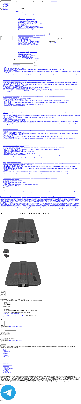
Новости (4, 352)
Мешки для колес (67, 121)
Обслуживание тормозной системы (13, 85)
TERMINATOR (6, 356)
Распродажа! (20, 12)
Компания (5, 349)
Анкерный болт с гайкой (26, 87)
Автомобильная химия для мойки (24, 16)
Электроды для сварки (23, 153)
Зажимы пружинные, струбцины (55, 208)
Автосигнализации (7, 141)
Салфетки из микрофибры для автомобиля (62, 82)
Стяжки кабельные (6, 159)
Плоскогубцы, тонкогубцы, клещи (39, 133)
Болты (4, 88)
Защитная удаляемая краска (22, 136)
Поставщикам (5, 363)
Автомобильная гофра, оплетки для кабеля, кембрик (28, 14)
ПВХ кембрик (54, 69)
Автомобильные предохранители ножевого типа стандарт (14, 108)
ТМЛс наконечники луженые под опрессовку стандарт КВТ (62, 138)
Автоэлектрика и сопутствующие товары (26, 28)
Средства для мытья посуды (38, 96)
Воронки (31, 104)
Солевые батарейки (26, 80)
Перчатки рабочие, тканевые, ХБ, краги (17, 157)
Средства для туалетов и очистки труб (11, 96)
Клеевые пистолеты (35, 205)
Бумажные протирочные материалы (15, 149)
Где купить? (5, 353)
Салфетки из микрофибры (28, 149)
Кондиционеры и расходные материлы (11, 185)
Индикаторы (13, 175)
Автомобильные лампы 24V (20, 102)
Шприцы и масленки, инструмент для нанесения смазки (16, 209)
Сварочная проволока (7, 153)
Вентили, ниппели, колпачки (46, 171)
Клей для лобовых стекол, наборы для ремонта (53, 84)
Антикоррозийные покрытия (23, 143)
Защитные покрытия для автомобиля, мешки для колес (29, 32)
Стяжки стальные (29, 168)
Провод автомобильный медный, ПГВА (32, 147)
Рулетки (19, 207)
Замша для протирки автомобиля (36, 82)
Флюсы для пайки (21, 119)
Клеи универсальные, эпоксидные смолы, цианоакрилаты (32, 84)
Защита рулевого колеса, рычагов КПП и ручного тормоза (14, 121)
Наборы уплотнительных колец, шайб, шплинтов (28, 44)
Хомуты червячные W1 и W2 (9, 168)
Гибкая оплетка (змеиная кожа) (45, 69)
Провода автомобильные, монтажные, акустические (28, 42)
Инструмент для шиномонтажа (17, 171)
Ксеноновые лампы (63, 102)
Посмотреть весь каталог (32, 58)
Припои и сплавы (6, 119)
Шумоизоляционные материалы (24, 54)
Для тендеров (5, 357)
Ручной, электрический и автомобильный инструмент (29, 37)
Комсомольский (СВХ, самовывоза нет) (11, 313)
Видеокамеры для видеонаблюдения (10, 184)
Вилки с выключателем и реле (19, 77)
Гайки (4, 89)
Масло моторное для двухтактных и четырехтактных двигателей (42, 100)
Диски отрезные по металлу (59, 115)
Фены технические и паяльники (36, 206)
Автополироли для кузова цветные (10, 143)
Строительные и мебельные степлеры (35, 209)
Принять (2, 384)
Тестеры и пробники (25, 207)
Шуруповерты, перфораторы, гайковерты (23, 133)
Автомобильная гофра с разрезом (23, 69)
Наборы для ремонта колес (57, 171)
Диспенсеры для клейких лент (48, 207)
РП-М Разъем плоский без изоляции (56, 130)
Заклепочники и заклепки (43, 208)
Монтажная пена (26, 166)
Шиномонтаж (20, 53)
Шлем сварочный (15, 153)
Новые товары (6, 366)
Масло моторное (25, 100)
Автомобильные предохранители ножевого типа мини (64, 108)
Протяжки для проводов (12, 207)
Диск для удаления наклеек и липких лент (45, 115)
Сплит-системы (6, 186)
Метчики (61, 155)
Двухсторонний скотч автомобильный (61, 123)
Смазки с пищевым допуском (9, 106)
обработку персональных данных (16, 326)
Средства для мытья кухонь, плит (51, 96)
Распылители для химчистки (23, 82)
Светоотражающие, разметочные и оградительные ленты (23, 123)
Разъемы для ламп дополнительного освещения (35, 102)
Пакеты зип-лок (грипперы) (8, 180)
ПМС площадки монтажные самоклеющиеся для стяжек (42, 159)
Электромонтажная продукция (9, 76)
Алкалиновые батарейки (8, 80)
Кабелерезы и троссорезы (26, 205)
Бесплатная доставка (7, 372)
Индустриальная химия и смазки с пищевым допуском (29, 26)
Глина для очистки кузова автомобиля (37, 143)
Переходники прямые (7, 117)
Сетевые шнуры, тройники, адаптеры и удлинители (35, 77)
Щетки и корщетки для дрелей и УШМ (28, 115)
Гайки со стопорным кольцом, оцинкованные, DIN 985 (62, 89)
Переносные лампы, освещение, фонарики (52, 206)
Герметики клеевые (34, 166)
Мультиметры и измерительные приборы (68, 205)
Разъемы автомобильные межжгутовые (42, 112)
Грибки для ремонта (7, 171)
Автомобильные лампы (22, 24)
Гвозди (4, 92)
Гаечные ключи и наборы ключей (61, 207)
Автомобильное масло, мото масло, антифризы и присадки (30, 23)
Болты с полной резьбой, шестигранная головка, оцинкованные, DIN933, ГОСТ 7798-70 (24, 88)
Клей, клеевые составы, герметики (25, 15)
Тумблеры (24, 175)
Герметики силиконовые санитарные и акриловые (13, 166)
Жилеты (34, 104)
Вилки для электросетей (8, 77)
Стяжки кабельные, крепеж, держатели (25, 48)
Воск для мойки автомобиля (49, 74)
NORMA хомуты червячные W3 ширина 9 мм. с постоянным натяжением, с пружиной (51, 168)
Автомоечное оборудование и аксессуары (26, 19)
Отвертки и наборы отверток (9, 133)
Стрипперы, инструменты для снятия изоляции (55, 133)
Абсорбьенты (5, 149)
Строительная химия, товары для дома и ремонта (28, 51)
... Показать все (61, 69)
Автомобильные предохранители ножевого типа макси (37, 109)
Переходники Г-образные (27, 117)
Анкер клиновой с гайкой (16, 87)
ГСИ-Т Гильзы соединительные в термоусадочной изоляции (34, 126)
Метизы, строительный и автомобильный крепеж (28, 21)
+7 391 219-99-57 (16, 64)
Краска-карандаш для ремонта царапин (36, 136)
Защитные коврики (47, 121)
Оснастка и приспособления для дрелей (39, 155)
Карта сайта (5, 371)
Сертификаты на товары (8, 368)
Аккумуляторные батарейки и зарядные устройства (40, 80)
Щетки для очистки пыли (39, 149)
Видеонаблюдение (6, 183)
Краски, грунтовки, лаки (23, 38)
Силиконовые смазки (22, 178)
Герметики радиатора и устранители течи (11, 84)
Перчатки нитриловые (29, 157)
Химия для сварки (32, 153)
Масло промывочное (59, 100)
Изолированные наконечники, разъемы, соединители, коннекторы (31, 35)
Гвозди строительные (10, 92)
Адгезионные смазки (7, 178)
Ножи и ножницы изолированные (13, 206)
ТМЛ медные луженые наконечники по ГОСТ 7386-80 (38, 138)
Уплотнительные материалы (60, 173)
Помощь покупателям (7, 365)
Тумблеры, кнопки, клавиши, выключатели (26, 55)
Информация (5, 355)
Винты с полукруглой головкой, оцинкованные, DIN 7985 (40, 90)
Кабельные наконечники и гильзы (24, 39)
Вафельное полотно (49, 149)
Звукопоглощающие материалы (22, 173)
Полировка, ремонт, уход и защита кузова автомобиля (28, 41)
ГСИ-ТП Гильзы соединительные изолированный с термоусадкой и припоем (62, 126)
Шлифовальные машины (33, 208)
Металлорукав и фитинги (8, 181)
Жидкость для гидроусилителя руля (14, 100)
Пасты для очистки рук (26, 98)
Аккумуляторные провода (8, 112)
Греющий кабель (11, 147)
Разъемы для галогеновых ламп (52, 102)
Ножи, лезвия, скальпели (25, 206)
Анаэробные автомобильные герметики (29, 71)
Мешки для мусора (18, 180)
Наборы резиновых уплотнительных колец (11, 151)
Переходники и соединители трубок (25, 30)
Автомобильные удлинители (9, 104)
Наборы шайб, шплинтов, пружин (27, 151)
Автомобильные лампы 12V (8, 102)
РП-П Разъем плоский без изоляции (71, 130)
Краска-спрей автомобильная (50, 136)
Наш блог (5, 361)
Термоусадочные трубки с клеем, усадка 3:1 (30, 163)
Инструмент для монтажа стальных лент (18, 204)
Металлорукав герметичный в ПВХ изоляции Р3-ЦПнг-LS (15, 182)
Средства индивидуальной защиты (25, 47)
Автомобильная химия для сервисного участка (27, 20)
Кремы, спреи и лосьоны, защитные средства (12, 98)
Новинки (19, 13)
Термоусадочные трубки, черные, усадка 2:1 (12, 163)
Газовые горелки (59, 204)
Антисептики (5, 157)
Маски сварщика (37, 157)
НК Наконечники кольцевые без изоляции (23, 130)
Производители (6, 369)
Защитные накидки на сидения (57, 121)
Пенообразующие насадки (48, 82)
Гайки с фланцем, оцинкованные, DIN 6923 (42, 89)
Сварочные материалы (22, 45)
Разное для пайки (13, 119)
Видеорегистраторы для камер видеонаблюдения (28, 184)
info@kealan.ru (54, 1)
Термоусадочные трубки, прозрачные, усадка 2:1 (48, 163)
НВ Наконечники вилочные (8, 130)
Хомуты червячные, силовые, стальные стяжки (27, 52)
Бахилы (43, 157)
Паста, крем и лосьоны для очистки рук (11, 97)
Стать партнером (6, 351)
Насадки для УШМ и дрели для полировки (11, 115)
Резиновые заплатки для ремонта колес (32, 171)
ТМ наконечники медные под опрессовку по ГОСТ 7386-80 (15, 138)
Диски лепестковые (69, 115)
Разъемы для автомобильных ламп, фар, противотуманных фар (63, 112)
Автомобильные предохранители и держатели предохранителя (30, 27)
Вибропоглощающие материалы (9, 173)
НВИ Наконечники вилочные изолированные (41, 127)
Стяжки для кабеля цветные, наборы (61, 159)
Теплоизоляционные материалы (48, 173)
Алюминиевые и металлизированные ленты (44, 123)
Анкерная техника (6, 87)
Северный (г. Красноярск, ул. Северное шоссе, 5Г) (13, 315)
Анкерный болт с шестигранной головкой (40, 87)
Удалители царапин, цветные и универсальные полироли (56, 143)
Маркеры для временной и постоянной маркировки (49, 205)
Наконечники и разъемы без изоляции (25, 36)
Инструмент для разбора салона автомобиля (12, 205)
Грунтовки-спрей (6, 136)
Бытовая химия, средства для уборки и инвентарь (28, 22)
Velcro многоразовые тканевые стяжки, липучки (20, 159)
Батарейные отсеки (7, 175)
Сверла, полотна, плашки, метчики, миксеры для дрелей (29, 46)
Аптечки (27, 104)
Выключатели (19, 175)
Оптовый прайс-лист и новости (8, 338)
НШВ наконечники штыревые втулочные (40, 130)
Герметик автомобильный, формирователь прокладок (61, 71)
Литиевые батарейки (17, 80)
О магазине (5, 350)
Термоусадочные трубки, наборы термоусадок (27, 49)
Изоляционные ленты (7, 123)
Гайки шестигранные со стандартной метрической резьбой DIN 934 (19, 89)
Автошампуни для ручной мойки (37, 74)
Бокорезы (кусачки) (43, 204)
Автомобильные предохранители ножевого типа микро (14, 109)
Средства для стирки (23, 96)
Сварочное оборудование (23, 208)
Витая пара (5, 147)
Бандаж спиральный (34, 69)
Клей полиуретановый (43, 166)
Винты (4, 90)
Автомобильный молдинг (20, 104)
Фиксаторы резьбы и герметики (43, 71)
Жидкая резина (13, 136)
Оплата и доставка (6, 358)
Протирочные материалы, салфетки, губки (26, 43)
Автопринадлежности (22, 25)
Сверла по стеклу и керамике (53, 155)
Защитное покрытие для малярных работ (35, 121)
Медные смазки (15, 178)
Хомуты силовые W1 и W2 (20, 168)
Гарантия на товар (6, 359)
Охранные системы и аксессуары (24, 40)
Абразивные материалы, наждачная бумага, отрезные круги (30, 29)
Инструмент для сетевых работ (35, 207)
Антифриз (5, 100)
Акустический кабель (19, 147)
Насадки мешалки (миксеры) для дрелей (22, 155)
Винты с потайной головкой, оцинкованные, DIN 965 (17, 90)
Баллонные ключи (71, 207)
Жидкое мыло (30, 96)
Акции (4, 67)
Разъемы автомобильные (29, 112)
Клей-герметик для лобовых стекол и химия (12, 71)
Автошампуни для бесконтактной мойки (21, 74)
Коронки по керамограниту (8, 155)
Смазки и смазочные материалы (24, 56)
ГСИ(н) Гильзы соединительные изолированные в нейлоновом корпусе (17, 127)
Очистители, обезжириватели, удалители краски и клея (59, 166)
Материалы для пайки (22, 31)
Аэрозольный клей (76, 71)
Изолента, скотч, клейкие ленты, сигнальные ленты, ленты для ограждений (33, 33)
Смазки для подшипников (32, 178)
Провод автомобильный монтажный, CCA (48, 147)
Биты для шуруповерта (51, 204)
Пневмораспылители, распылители (10, 82)
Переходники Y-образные (17, 117)
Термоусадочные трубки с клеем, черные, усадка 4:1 (14, 164)
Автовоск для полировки (8, 74)
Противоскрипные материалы (35, 173)
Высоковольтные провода (19, 112)
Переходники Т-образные (38, 117)
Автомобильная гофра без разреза (9, 69)
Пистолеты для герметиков (66, 206)
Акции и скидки (6, 360)
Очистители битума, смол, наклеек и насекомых (65, 74)
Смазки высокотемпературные (44, 178)
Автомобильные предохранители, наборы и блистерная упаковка (40, 108)
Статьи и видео (6, 367)
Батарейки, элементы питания (24, 18)
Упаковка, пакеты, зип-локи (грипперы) (26, 57)
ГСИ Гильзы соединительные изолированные (12, 126)
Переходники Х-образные (49, 117)
